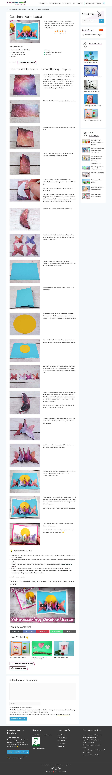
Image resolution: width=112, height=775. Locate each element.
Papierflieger (66, 3)
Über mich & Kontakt (38, 748)
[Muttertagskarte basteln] (64, 655)
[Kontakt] (59, 768)
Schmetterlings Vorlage (27, 62)
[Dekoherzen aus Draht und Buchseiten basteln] (42, 655)
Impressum (68, 765)
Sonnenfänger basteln (90, 62)
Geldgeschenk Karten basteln (93, 77)
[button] (103, 3)
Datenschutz (59, 765)
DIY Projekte (77, 3)
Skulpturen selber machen (92, 91)
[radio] (55, 31)
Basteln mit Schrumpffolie (90, 755)
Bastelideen (42, 3)
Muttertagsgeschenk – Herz (92, 105)
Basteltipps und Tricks (93, 3)
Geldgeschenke (55, 3)
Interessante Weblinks (47, 765)
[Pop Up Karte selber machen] (20, 655)
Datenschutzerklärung (63, 714)
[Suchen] (101, 21)
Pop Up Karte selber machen (92, 120)
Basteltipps (61, 746)
